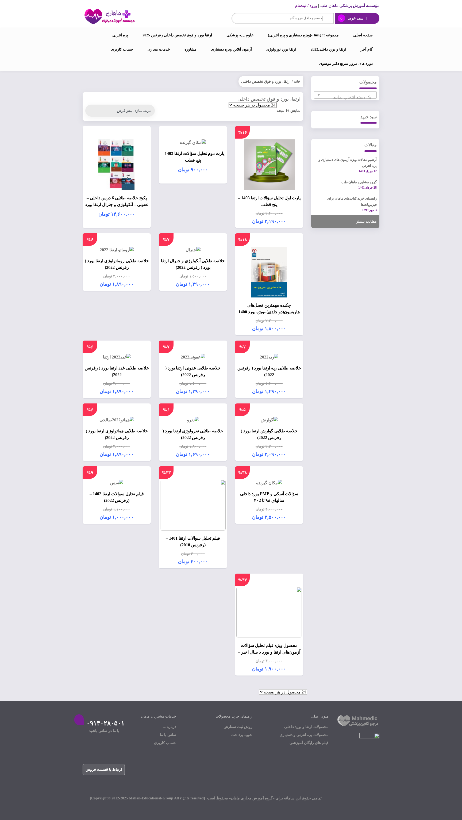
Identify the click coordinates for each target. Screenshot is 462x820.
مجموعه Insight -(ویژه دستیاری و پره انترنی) (303, 35)
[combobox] (345, 95)
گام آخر (367, 49)
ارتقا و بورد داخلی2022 (328, 49)
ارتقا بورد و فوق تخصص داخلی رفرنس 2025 (177, 35)
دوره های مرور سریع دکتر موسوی (346, 64)
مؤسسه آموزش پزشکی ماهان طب (349, 5)
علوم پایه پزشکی (239, 35)
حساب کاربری (122, 49)
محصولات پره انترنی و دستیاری (304, 735)
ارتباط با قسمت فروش (104, 770)
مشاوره (190, 49)
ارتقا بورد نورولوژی (281, 49)
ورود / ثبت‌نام (306, 5)
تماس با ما (168, 735)
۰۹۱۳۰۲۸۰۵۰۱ (105, 723)
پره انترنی (120, 35)
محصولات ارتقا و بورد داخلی (306, 727)
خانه (297, 81)
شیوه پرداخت (241, 735)
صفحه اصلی (363, 35)
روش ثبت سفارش (238, 727)
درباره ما (169, 727)
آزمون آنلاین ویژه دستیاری (231, 49)
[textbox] (345, 97)
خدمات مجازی (159, 49)
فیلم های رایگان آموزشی (309, 743)
